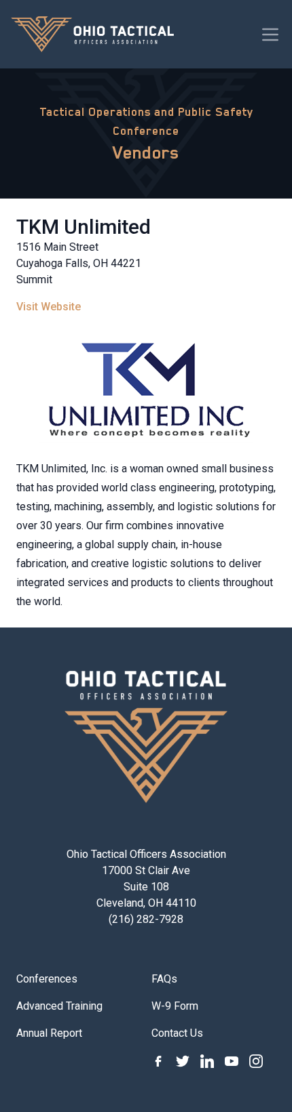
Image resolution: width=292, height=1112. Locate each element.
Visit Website (48, 306)
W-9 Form (174, 1006)
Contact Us (177, 1033)
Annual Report (49, 1033)
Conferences (46, 978)
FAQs (164, 978)
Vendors (146, 152)
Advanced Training (59, 1006)
